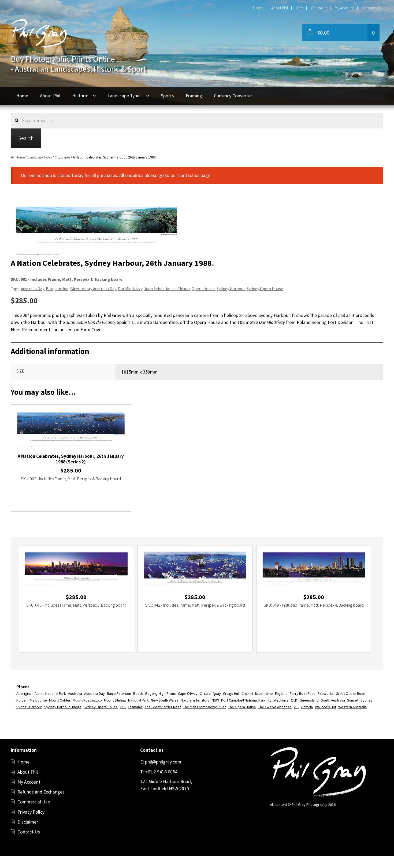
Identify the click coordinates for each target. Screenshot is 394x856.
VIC (296, 706)
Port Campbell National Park (243, 700)
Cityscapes (62, 157)
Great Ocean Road (350, 693)
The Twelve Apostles (275, 706)
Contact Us (371, 7)
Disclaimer (27, 822)
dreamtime (264, 693)
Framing (194, 96)
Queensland (309, 700)
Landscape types (40, 157)
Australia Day (32, 288)
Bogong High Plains (160, 693)
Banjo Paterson (119, 693)
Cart (299, 7)
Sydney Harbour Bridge (62, 706)
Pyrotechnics (278, 700)
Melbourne (38, 700)
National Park (138, 700)
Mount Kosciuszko (87, 700)
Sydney (366, 700)
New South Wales (165, 700)
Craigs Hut (231, 693)
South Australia (333, 700)
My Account (344, 7)
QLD (294, 700)
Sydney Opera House (265, 288)
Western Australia (352, 706)
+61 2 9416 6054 (160, 772)
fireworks (326, 693)
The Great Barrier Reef (163, 706)
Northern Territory (195, 700)
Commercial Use (33, 802)
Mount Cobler (59, 700)
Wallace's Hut (325, 706)
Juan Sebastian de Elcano (167, 288)
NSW (215, 700)
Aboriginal (24, 693)
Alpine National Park (50, 693)
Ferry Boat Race (302, 693)
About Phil (279, 7)
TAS (123, 706)
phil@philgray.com (162, 762)
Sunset (352, 700)
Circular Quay (210, 693)
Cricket (247, 693)
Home (258, 7)
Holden (22, 700)
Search (26, 138)
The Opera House (242, 706)
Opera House (203, 288)
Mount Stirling (115, 700)
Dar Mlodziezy (130, 288)
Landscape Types (124, 96)
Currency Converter (233, 96)
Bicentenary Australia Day (93, 288)
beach (138, 693)
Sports (167, 96)
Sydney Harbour (231, 288)
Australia (75, 693)
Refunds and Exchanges (41, 792)
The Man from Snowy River (204, 706)
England (281, 693)
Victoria (307, 706)
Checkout (319, 7)
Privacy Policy (30, 812)
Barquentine (57, 288)
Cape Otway (188, 693)
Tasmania (135, 706)
